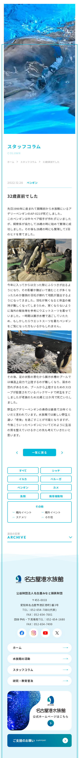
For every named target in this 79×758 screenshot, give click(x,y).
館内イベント (24, 512)
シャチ (56, 470)
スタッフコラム (28, 161)
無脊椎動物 (56, 496)
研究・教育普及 (23, 681)
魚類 (23, 496)
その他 (39, 506)
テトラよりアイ (12, 452)
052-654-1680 (55, 619)
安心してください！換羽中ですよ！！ (66, 452)
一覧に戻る (39, 452)
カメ (56, 487)
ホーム (10, 161)
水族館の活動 (21, 659)
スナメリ (21, 517)
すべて (23, 470)
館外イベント (53, 512)
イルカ (23, 479)
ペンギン (32, 182)
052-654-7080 (39, 610)
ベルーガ (56, 479)
